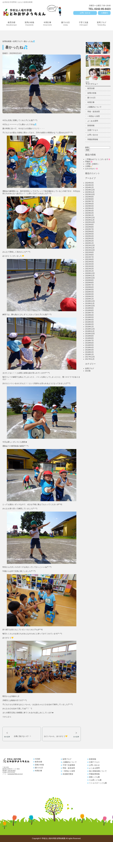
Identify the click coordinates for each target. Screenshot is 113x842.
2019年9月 (89, 308)
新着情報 (90, 125)
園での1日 (65, 23)
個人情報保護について (98, 771)
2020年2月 (89, 296)
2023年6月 (89, 204)
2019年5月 (89, 317)
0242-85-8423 (11, 770)
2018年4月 (89, 347)
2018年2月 (89, 352)
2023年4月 (89, 208)
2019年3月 (89, 322)
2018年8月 (89, 338)
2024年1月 (89, 187)
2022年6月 (89, 231)
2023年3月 (89, 211)
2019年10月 (90, 306)
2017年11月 (89, 359)
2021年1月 (89, 271)
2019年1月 (89, 327)
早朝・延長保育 (93, 112)
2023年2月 (89, 213)
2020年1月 (89, 299)
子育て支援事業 (69, 765)
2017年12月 (90, 357)
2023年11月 (89, 192)
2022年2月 (89, 241)
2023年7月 (89, 201)
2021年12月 (90, 245)
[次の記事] (61, 728)
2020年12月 (90, 273)
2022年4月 (89, 236)
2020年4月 (89, 292)
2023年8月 (89, 199)
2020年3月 (89, 294)
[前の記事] (22, 728)
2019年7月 (89, 313)
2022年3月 (89, 238)
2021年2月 (89, 269)
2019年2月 (89, 324)
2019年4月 (89, 320)
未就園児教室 (68, 774)
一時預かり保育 (93, 116)
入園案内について (94, 107)
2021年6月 (89, 259)
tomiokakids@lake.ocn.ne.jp (15, 774)
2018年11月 (89, 331)
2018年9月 (89, 336)
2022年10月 (90, 222)
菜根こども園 (94, 777)
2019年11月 (89, 303)
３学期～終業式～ (92, 164)
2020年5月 (89, 289)
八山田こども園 (95, 780)
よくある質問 (92, 121)
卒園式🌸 (89, 162)
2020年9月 (89, 280)
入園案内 (104, 13)
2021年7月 (89, 257)
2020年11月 (89, 276)
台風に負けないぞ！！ (22, 736)
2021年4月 (89, 264)
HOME (37, 759)
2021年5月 (89, 262)
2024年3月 (89, 183)
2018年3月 (89, 350)
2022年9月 (89, 225)
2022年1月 (89, 243)
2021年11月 (89, 248)
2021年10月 (90, 250)
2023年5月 (89, 206)
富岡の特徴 (29, 23)
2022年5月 (89, 234)
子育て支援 (83, 23)
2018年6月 (89, 343)
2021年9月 (89, 252)
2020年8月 (89, 283)
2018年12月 (90, 329)
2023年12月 (90, 190)
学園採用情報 (92, 139)
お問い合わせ (85, 13)
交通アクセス (92, 130)
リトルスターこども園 (98, 783)
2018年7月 (89, 340)
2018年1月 (89, 354)
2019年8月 (89, 310)
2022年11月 (89, 220)
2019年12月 (90, 301)
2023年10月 (90, 194)
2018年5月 (89, 345)
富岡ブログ (101, 23)
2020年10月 (90, 278)
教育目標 (11, 23)
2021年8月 (89, 255)
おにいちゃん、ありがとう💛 (55, 736)
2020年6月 (89, 287)
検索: (87, 147)
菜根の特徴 (39, 765)
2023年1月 (89, 215)
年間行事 (47, 23)
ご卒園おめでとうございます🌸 (97, 159)
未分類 (87, 371)
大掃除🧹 (89, 166)
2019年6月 (89, 315)
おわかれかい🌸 (91, 169)
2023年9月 (89, 197)
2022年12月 (90, 218)
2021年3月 (89, 266)
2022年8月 (89, 227)
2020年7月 (89, 285)
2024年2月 (89, 185)
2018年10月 (90, 334)
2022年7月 (89, 229)
